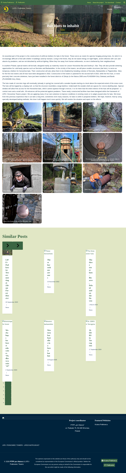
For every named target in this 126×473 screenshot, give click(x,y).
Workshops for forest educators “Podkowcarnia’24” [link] (7, 348)
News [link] (89, 2)
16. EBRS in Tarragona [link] (90, 338)
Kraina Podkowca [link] (101, 424)
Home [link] (109, 9)
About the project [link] (98, 2)
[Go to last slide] (7, 246)
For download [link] (109, 2)
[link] (123, 19)
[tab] (8, 383)
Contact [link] (118, 2)
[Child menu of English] (116, 11)
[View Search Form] (124, 2)
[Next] (18, 246)
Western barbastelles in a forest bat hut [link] (49, 343)
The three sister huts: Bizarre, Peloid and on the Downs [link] (91, 280)
